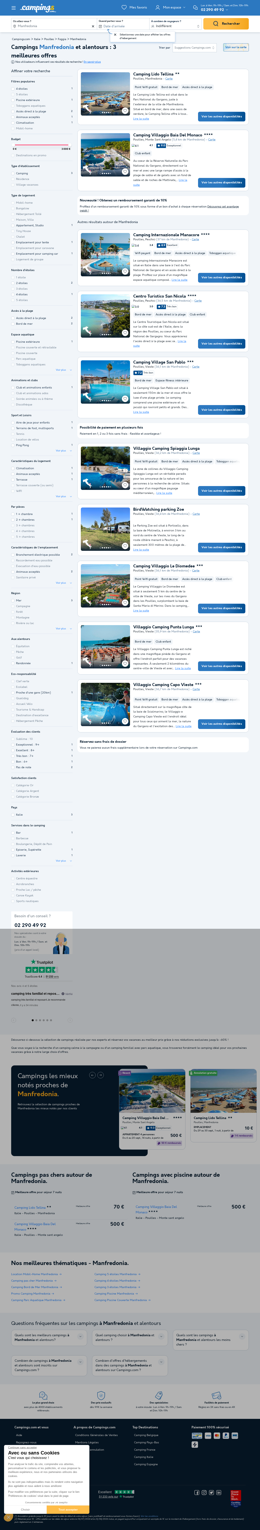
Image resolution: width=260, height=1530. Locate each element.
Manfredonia (153, 78)
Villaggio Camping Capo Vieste (163, 685)
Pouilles (49, 39)
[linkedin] (218, 1492)
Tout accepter (68, 1509)
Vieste (149, 366)
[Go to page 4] (106, 112)
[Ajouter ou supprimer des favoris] (125, 110)
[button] (8, 1517)
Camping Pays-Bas (146, 1442)
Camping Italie (143, 1457)
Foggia (62, 39)
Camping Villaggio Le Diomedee (164, 566)
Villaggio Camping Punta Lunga (163, 627)
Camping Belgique (146, 1435)
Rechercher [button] (231, 24)
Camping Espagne (146, 1464)
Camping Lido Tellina (153, 74)
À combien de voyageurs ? (166, 21)
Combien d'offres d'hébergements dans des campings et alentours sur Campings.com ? (123, 1365)
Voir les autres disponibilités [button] (222, 116)
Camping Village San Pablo (159, 362)
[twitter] (211, 1492)
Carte (169, 78)
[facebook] (196, 1492)
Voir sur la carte (236, 47)
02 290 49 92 (212, 10)
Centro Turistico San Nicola (159, 296)
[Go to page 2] (102, 112)
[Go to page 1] (100, 112)
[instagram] (204, 1492)
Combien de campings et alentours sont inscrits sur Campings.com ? (43, 1365)
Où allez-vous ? (22, 21)
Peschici (150, 239)
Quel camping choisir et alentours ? (124, 1337)
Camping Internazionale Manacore (166, 235)
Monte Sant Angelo (158, 139)
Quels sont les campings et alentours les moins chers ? (203, 1340)
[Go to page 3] (104, 112)
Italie (37, 39)
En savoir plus (92, 62)
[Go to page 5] (108, 112)
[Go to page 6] (110, 112)
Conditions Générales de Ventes (96, 1435)
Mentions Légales (87, 1442)
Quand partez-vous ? (111, 21)
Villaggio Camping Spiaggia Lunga (166, 449)
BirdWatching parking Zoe (158, 510)
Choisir (25, 1509)
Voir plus (61, 369)
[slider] (13, 145)
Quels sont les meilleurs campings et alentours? (42, 1337)
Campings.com (21, 39)
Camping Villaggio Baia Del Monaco (167, 135)
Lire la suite (141, 118)
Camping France (144, 1449)
